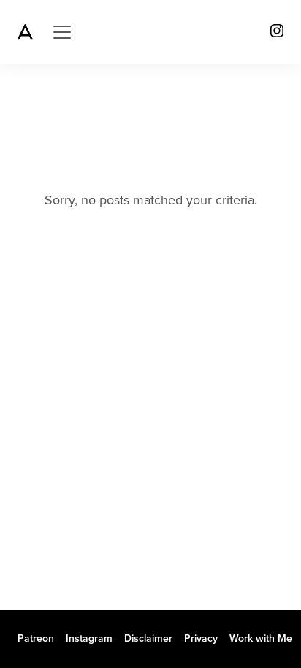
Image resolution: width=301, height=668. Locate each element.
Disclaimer (148, 638)
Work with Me (260, 638)
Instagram (89, 638)
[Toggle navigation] (62, 32)
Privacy (201, 638)
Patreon (36, 638)
